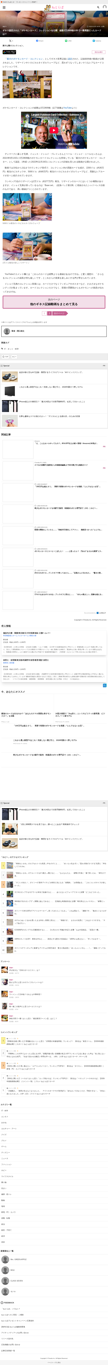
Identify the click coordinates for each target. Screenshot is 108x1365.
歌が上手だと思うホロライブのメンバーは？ (26, 982)
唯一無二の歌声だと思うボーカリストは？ (25, 1007)
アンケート (5, 961)
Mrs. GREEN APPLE (19, 1259)
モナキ (13, 1292)
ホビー (5, 26)
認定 (70, 59)
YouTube (67, 108)
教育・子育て (6, 1230)
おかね (3, 1123)
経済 (3, 1236)
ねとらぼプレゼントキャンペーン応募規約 (17, 1321)
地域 (3, 1206)
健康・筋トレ (6, 1194)
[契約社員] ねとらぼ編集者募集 (13, 1327)
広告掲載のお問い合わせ (10, 1345)
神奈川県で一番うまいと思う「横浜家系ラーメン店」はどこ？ (33, 1019)
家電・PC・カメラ (8, 1212)
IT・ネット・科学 (11, 349)
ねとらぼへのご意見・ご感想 (12, 1315)
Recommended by (90, 613)
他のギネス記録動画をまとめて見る (54, 304)
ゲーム (3, 1146)
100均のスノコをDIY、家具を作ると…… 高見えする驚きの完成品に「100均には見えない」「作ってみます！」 (58, 939)
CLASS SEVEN (17, 1281)
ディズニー (5, 1153)
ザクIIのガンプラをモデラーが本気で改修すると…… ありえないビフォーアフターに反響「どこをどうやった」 (57, 892)
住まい (3, 1188)
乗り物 (3, 1182)
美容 (3, 1242)
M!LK (13, 1270)
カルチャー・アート (9, 1129)
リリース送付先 (7, 1339)
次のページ (59, 313)
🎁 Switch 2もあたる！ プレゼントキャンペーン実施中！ (19, 2)
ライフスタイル (7, 1176)
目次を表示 (99, 52)
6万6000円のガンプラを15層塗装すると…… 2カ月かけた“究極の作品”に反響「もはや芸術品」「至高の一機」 (57, 930)
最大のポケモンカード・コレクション (25, 59)
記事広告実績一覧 (8, 1351)
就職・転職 (5, 1218)
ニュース (4, 1158)
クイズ (3, 1135)
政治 (3, 1224)
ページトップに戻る (54, 1362)
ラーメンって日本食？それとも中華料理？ (25, 994)
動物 (3, 1200)
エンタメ (4, 1117)
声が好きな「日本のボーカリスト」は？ (24, 970)
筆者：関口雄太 (17, 331)
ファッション (6, 1164)
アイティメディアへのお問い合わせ (15, 1333)
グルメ (3, 1141)
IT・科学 (4, 1111)
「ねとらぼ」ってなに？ (10, 1309)
